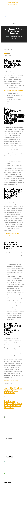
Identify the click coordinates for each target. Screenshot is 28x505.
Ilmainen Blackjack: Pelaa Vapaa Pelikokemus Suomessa (17, 474)
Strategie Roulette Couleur (11, 380)
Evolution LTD (16, 504)
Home (7, 36)
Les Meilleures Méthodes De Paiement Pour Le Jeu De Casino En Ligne (13, 235)
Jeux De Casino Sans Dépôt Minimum (13, 90)
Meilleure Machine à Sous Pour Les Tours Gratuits (13, 404)
